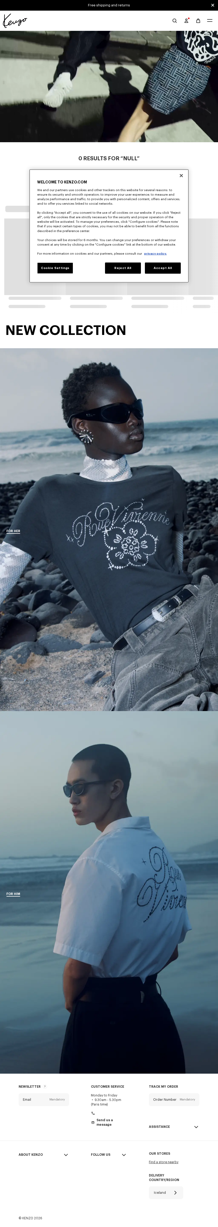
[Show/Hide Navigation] (210, 20)
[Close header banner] (212, 5)
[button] (44, 1099)
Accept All (163, 267)
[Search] (174, 21)
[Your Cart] (198, 21)
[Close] (181, 176)
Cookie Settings (55, 267)
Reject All (122, 267)
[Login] (186, 20)
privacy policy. (155, 253)
